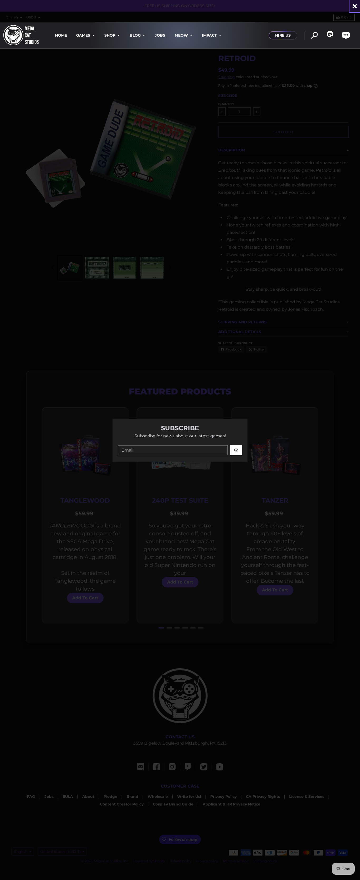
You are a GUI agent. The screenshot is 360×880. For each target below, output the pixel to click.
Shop (109, 35)
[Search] (314, 35)
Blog (135, 35)
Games (83, 35)
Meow (181, 35)
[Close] (354, 6)
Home (61, 35)
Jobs (160, 35)
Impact (209, 35)
